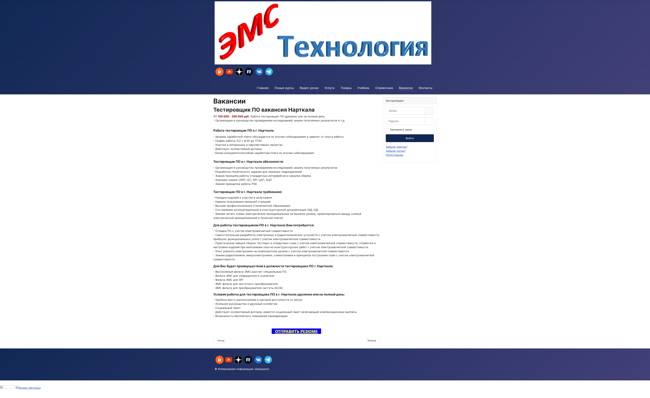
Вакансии (406, 88)
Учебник (363, 88)
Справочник (384, 88)
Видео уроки (309, 88)
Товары (346, 88)
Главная (263, 88)
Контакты (425, 88)
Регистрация (395, 155)
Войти (410, 138)
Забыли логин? (396, 151)
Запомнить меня (401, 129)
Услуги (329, 88)
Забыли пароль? (396, 147)
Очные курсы (284, 88)
